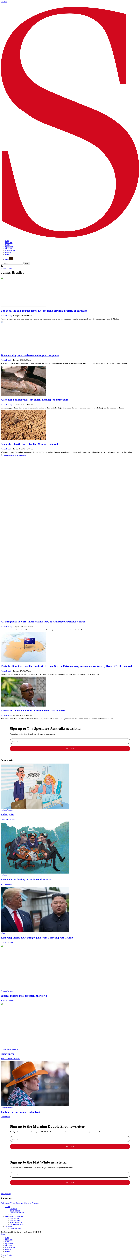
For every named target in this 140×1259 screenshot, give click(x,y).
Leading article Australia (9, 1049)
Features (4, 875)
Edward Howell (7, 942)
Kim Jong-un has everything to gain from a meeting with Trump (37, 937)
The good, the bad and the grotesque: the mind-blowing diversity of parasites (44, 310)
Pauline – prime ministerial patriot (20, 1112)
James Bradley (6, 315)
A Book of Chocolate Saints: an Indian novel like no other (33, 710)
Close (3, 1234)
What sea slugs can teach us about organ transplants (30, 355)
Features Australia (7, 810)
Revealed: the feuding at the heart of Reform (26, 879)
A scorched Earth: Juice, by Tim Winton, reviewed (29, 444)
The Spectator (5, 1194)
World (3, 933)
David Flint (5, 1117)
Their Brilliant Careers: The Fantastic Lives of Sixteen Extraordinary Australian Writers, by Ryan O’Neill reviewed (66, 666)
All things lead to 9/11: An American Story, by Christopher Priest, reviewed (43, 621)
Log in (9, 268)
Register (4, 268)
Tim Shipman (6, 884)
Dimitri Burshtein (8, 819)
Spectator (4, 2)
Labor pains (7, 814)
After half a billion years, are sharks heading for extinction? (34, 399)
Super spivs (7, 1053)
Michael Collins (7, 1000)
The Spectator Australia (10, 1059)
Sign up (70, 749)
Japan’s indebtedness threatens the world (24, 995)
